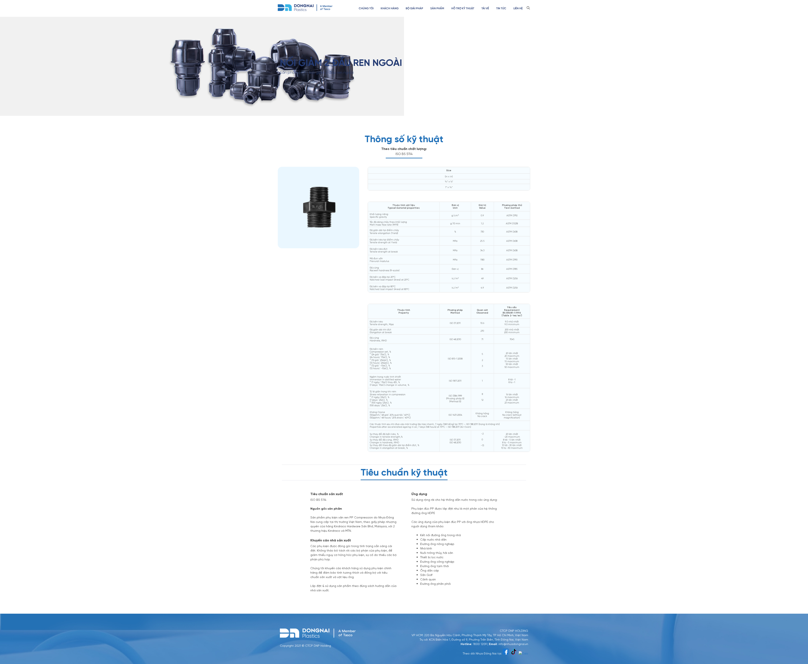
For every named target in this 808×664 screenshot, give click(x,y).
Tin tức (501, 8)
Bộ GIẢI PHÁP (414, 8)
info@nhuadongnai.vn (513, 644)
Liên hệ (518, 8)
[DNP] (305, 7)
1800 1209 (480, 644)
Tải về (485, 8)
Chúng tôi (366, 8)
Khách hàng (390, 8)
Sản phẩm (437, 8)
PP (303, 73)
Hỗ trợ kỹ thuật (462, 8)
